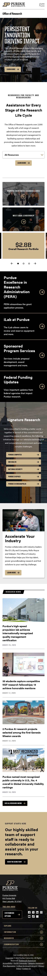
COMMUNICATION (11, 944)
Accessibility (7, 963)
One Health (12, 462)
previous (12, 263)
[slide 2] (23, 263)
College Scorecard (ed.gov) (27, 966)
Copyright (9, 958)
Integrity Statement (35, 963)
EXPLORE (7, 926)
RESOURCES (9, 938)
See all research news (13, 803)
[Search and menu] (41, 5)
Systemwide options (9, 914)
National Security (15, 469)
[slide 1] (18, 263)
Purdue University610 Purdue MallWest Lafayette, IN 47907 (12, 898)
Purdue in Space (14, 476)
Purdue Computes (15, 454)
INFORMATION (10, 932)
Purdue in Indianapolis (17, 484)
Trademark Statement (27, 961)
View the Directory (14, 862)
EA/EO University (20, 963)
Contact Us (26, 968)
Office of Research (12, 13)
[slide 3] (29, 263)
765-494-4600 (9, 906)
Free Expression (9, 966)
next (35, 263)
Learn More (11, 69)
